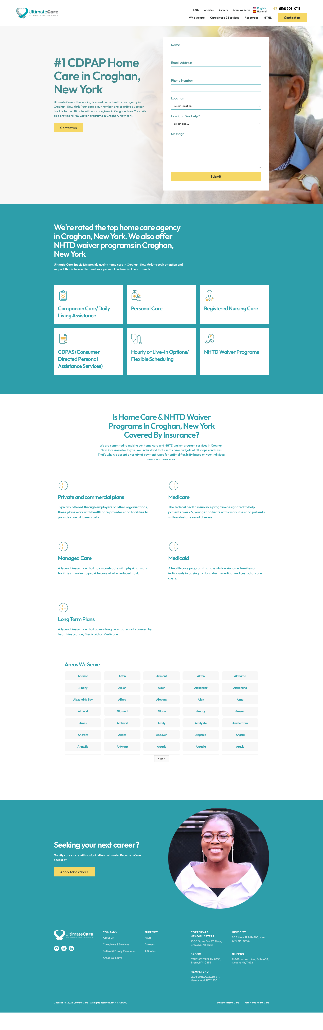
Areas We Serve (241, 9)
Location (177, 98)
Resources (251, 17)
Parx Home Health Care (256, 1002)
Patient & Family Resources (119, 951)
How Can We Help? (185, 116)
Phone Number (182, 80)
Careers (223, 9)
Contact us (292, 17)
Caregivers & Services (224, 17)
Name (175, 45)
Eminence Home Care (228, 1002)
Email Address (181, 62)
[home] (37, 13)
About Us (108, 937)
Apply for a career (74, 872)
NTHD (268, 17)
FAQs (196, 9)
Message (178, 134)
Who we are (197, 17)
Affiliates (208, 9)
